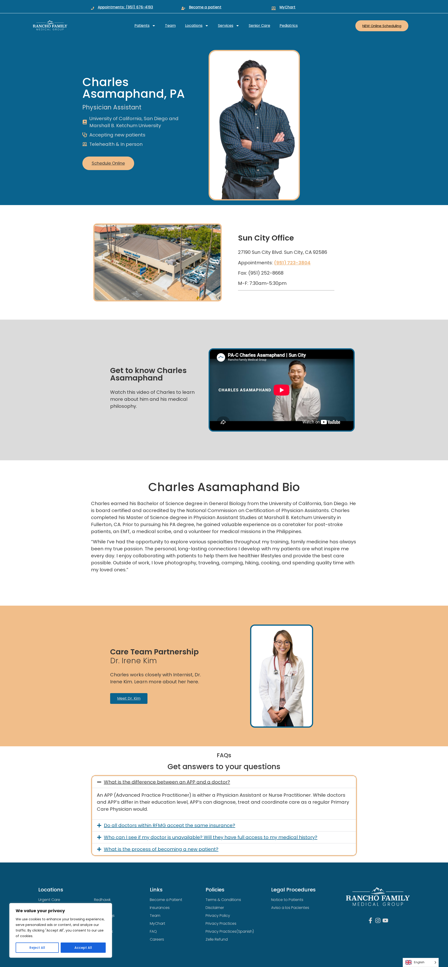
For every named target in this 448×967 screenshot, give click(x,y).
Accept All (83, 947)
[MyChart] (273, 8)
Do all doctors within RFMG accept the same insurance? (169, 825)
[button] (224, 782)
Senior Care (259, 25)
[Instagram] (378, 920)
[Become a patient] (183, 8)
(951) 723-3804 (292, 262)
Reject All (37, 947)
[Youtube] (385, 920)
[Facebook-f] (370, 920)
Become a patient (205, 7)
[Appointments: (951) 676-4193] (92, 8)
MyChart (287, 7)
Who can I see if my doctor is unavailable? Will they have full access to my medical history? (210, 837)
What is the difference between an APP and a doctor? (167, 782)
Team (170, 25)
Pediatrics (289, 25)
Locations (194, 25)
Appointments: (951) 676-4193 (125, 7)
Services (225, 25)
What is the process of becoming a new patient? (161, 849)
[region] (60, 930)
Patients (142, 25)
